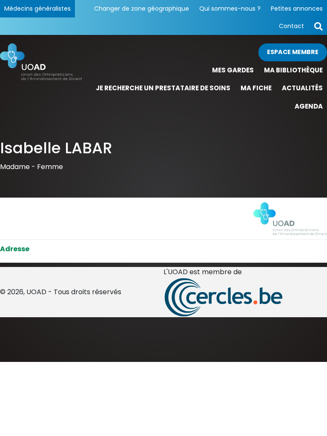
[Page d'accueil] (41, 79)
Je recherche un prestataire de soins (163, 87)
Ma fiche (256, 87)
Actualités (302, 87)
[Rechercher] (318, 26)
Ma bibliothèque (293, 70)
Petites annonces (297, 8)
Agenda (309, 106)
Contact (291, 26)
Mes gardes (233, 70)
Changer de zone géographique (141, 8)
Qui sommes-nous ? (230, 8)
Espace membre (292, 52)
